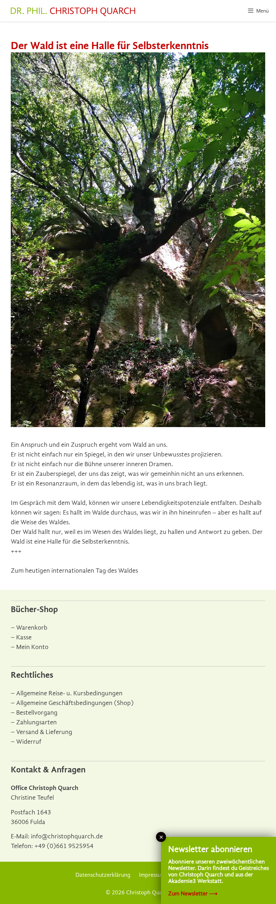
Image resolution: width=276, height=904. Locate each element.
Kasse (24, 637)
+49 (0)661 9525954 (63, 846)
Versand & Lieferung (44, 732)
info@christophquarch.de (67, 836)
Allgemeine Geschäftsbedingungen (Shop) (75, 703)
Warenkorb (31, 627)
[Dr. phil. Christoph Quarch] (73, 12)
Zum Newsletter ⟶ (192, 893)
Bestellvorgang (37, 712)
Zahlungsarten (36, 722)
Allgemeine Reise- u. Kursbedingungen (69, 693)
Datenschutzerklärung (102, 875)
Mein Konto (32, 647)
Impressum (152, 875)
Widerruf (28, 742)
